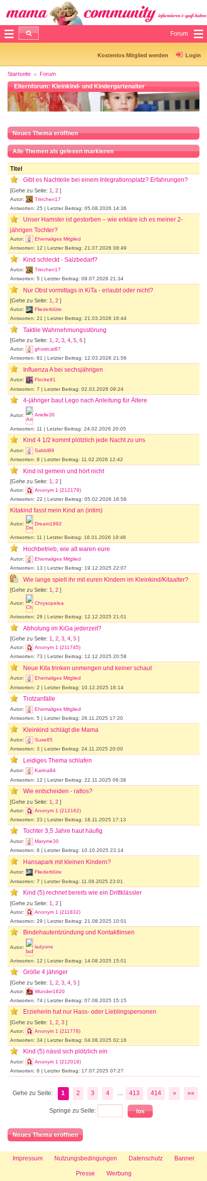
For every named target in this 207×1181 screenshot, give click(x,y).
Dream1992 (48, 523)
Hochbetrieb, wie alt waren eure (66, 549)
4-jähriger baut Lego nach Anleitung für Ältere (85, 400)
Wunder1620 (50, 991)
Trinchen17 (48, 199)
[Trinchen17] (29, 199)
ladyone (44, 946)
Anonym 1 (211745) (57, 647)
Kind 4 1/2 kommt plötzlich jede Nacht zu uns (84, 440)
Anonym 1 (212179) (58, 490)
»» (190, 1093)
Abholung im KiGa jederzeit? (62, 628)
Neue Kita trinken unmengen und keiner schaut (87, 668)
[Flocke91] (29, 379)
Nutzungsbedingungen (85, 1158)
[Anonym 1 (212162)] (29, 810)
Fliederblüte (48, 309)
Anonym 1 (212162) (58, 810)
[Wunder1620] (29, 991)
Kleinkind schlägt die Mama (60, 729)
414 (156, 1093)
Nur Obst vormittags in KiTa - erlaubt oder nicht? (88, 290)
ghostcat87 (48, 349)
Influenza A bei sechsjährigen (63, 369)
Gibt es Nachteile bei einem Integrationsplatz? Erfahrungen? (105, 179)
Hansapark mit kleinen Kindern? (67, 862)
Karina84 (45, 770)
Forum (48, 74)
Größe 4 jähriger (45, 972)
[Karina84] (29, 770)
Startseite (19, 74)
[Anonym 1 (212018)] (29, 1061)
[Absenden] (29, 33)
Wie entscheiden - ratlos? (57, 791)
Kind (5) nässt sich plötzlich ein (65, 1051)
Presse (85, 1173)
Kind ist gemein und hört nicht (63, 471)
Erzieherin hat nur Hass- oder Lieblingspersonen (89, 1011)
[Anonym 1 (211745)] (29, 647)
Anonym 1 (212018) (58, 1061)
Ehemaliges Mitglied (58, 239)
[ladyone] (29, 947)
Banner (184, 1158)
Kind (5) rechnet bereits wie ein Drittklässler (82, 892)
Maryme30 (47, 841)
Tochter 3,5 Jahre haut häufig (62, 830)
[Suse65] (29, 739)
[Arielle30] (29, 415)
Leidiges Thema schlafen (57, 760)
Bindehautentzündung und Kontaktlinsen (79, 932)
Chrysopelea (49, 603)
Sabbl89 (44, 450)
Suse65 (44, 739)
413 (134, 1093)
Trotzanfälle (39, 698)
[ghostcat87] (29, 349)
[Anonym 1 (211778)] (29, 1031)
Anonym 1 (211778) (57, 1031)
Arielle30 (45, 414)
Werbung (119, 1173)
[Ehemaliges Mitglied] (29, 239)
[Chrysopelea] (29, 603)
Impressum (28, 1158)
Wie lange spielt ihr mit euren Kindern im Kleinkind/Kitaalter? (105, 579)
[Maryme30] (29, 841)
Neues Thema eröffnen (45, 133)
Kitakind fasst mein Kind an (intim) (56, 510)
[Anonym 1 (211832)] (29, 912)
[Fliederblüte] (29, 309)
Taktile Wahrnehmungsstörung (65, 330)
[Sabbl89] (29, 450)
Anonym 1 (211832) (57, 912)
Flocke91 (45, 379)
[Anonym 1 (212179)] (29, 490)
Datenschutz (146, 1158)
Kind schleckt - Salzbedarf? (60, 259)
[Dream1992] (29, 524)
